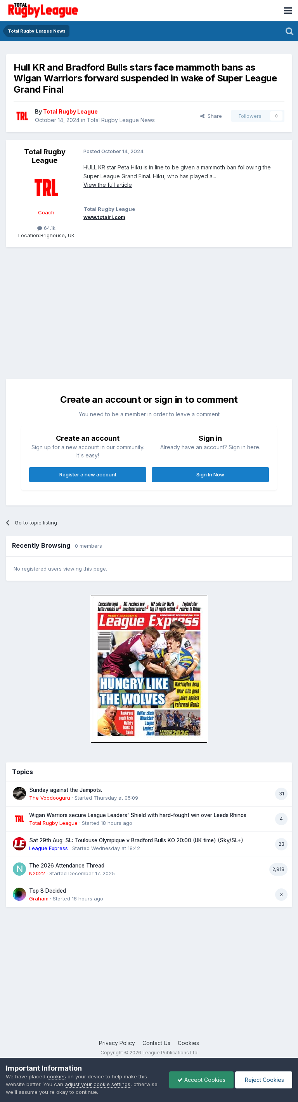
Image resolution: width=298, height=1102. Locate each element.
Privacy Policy (117, 1043)
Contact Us (156, 1043)
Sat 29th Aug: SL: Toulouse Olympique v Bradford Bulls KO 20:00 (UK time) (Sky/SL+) (136, 840)
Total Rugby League (45, 156)
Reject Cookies (263, 1079)
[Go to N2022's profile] (19, 869)
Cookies (188, 1043)
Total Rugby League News (121, 120)
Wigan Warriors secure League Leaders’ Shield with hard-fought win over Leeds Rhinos (137, 815)
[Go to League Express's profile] (19, 843)
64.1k (48, 228)
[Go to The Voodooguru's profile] (19, 793)
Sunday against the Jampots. (65, 790)
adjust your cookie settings (97, 1084)
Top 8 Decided (47, 891)
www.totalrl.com (104, 217)
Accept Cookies (204, 1079)
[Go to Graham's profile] (19, 894)
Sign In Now (210, 474)
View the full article (107, 184)
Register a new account (87, 474)
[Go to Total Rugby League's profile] (22, 115)
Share (213, 116)
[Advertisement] (96, 309)
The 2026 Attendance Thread (66, 865)
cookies (56, 1076)
